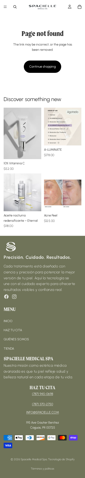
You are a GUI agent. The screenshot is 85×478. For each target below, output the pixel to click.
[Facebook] (6, 296)
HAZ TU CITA (13, 330)
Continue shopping (42, 67)
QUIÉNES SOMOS (16, 339)
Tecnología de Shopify (61, 459)
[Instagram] (14, 296)
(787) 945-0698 (42, 394)
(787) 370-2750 (42, 404)
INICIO (8, 321)
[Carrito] (80, 7)
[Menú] (5, 7)
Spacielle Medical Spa (34, 459)
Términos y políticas (42, 468)
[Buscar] (15, 7)
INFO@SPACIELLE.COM (42, 412)
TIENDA (9, 348)
